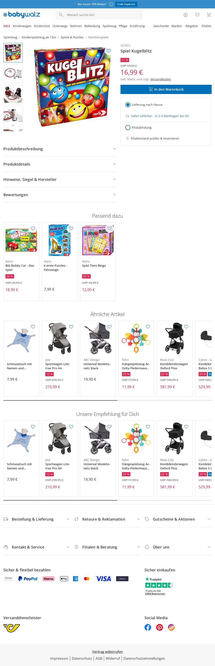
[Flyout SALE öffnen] (11, 26)
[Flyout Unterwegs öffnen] (69, 26)
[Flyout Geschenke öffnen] (170, 26)
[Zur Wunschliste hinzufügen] (109, 50)
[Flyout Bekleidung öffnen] (101, 26)
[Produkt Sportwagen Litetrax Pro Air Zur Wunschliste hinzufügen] (71, 327)
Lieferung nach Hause (147, 105)
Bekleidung (92, 26)
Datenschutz (82, 658)
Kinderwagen (22, 26)
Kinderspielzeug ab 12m (39, 37)
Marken (176, 26)
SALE (6, 26)
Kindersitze (42, 26)
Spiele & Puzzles (72, 37)
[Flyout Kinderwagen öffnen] (32, 26)
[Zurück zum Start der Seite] (210, 636)
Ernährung (137, 26)
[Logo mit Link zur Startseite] (21, 15)
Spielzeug (109, 26)
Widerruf (113, 658)
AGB (99, 658)
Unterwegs (60, 26)
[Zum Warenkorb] (209, 14)
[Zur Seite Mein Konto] (185, 14)
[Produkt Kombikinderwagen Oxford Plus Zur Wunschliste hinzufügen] (186, 327)
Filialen (207, 26)
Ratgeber (191, 26)
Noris (125, 45)
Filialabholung (142, 127)
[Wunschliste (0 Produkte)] (197, 14)
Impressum (59, 658)
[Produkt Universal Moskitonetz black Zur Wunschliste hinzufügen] (109, 327)
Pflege (123, 26)
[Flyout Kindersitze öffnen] (51, 26)
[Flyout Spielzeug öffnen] (117, 26)
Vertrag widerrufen (107, 651)
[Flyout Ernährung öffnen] (146, 26)
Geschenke (161, 26)
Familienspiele (98, 37)
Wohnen (76, 26)
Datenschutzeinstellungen (144, 658)
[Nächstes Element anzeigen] (13, 125)
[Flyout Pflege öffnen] (128, 26)
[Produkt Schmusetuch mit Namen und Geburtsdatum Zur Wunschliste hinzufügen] (33, 327)
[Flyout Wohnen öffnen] (83, 26)
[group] (73, 87)
